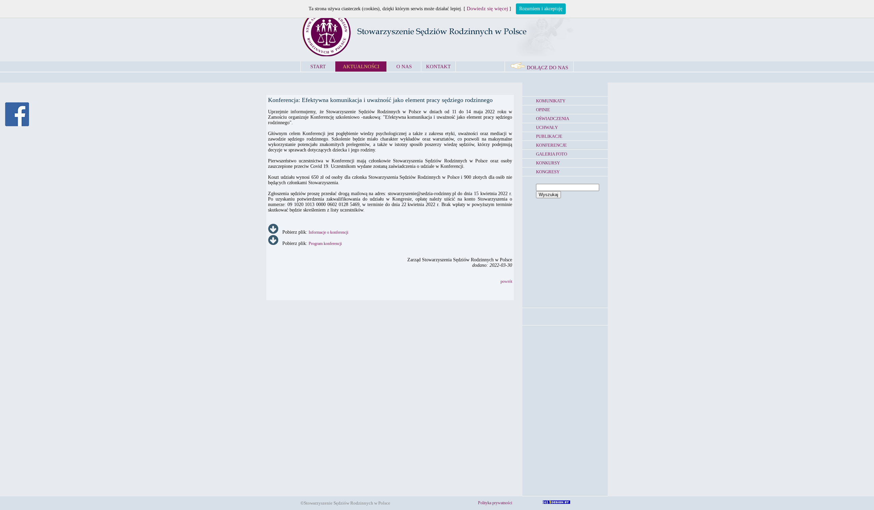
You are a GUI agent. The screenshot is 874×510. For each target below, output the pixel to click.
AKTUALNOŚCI (361, 66)
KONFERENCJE (551, 145)
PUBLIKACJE (549, 136)
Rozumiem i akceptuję (540, 8)
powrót (506, 281)
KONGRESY (548, 171)
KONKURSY (548, 162)
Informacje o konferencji (328, 232)
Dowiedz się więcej (487, 8)
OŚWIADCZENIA (552, 118)
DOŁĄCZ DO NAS (546, 67)
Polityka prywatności (495, 502)
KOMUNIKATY (550, 100)
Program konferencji (325, 243)
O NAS (404, 66)
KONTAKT (438, 66)
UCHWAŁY (547, 127)
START (318, 66)
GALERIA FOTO (551, 154)
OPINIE (543, 109)
